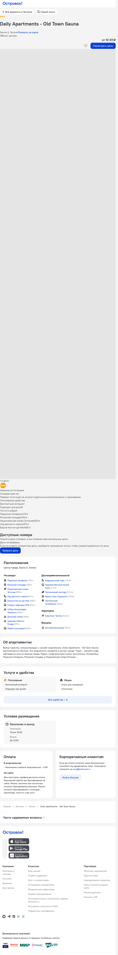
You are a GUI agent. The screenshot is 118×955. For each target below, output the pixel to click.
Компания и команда (8, 872)
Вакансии (7, 883)
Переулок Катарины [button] (17, 580)
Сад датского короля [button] (17, 596)
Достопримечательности (55, 575)
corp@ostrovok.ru (81, 769)
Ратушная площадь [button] (16, 584)
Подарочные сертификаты (41, 911)
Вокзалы (46, 622)
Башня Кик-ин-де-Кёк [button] (18, 600)
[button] (58, 79)
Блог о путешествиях (38, 880)
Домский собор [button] (15, 616)
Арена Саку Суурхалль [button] (56, 596)
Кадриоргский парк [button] (55, 580)
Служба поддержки (37, 875)
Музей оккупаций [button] (16, 628)
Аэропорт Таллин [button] (53, 615)
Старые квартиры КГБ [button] (18, 605)
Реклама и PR (90, 897)
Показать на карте (28, 32)
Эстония (20, 806)
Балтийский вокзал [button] (54, 627)
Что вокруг (10, 575)
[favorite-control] (86, 46)
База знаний (34, 871)
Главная (7, 806)
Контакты (7, 878)
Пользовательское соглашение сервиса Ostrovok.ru (48, 900)
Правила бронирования (39, 894)
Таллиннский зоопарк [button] (56, 592)
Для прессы (8, 887)
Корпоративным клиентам (97, 880)
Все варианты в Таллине (18, 11)
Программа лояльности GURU (43, 906)
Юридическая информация (41, 889)
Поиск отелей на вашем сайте (96, 886)
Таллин (32, 806)
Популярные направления (41, 884)
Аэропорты (47, 610)
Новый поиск (48, 11)
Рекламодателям (92, 892)
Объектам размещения (95, 871)
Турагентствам (91, 875)
